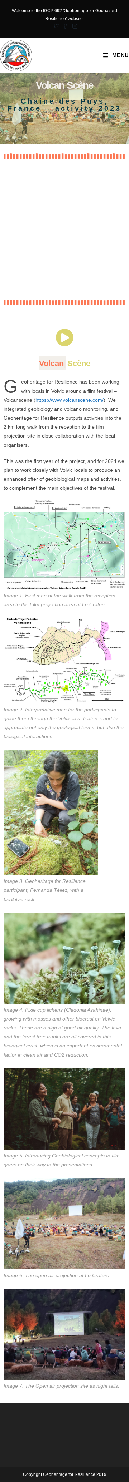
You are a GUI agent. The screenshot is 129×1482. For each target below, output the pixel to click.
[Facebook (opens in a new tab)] (65, 26)
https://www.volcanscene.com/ (69, 400)
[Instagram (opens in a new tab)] (73, 26)
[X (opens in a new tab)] (56, 26)
